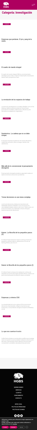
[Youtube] (18, 415)
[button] (33, 4)
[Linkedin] (21, 415)
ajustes (15, 424)
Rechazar (13, 427)
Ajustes (21, 427)
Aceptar (5, 427)
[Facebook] (15, 415)
